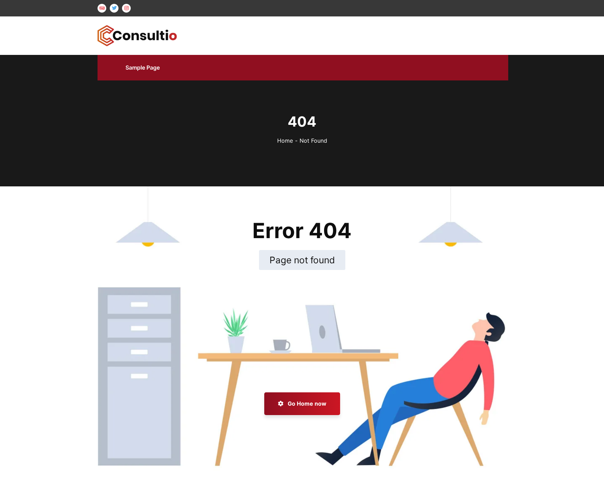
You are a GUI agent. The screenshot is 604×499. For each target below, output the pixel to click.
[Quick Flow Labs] (137, 34)
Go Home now (306, 403)
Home (285, 140)
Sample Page (142, 67)
